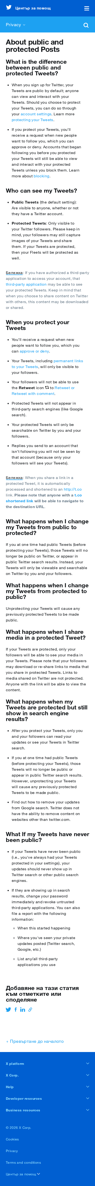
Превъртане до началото (36, 1041)
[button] (86, 8)
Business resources (23, 1110)
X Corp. (12, 1075)
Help (10, 1087)
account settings (36, 113)
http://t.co (73, 489)
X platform (15, 1063)
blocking (41, 175)
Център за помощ (21, 1174)
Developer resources (24, 1098)
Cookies (12, 1139)
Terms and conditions (23, 1162)
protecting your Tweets (32, 119)
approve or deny (34, 351)
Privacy (12, 1151)
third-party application (26, 284)
